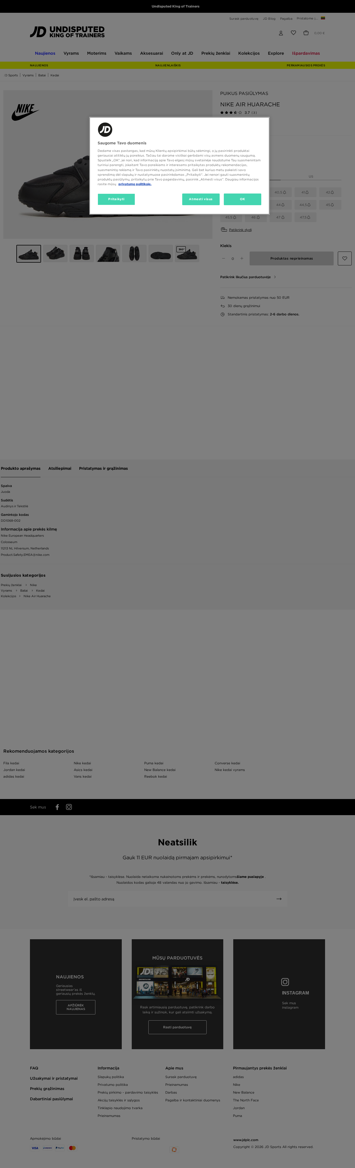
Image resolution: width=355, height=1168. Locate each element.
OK (242, 199)
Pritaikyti (116, 199)
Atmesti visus (200, 199)
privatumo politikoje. (134, 184)
